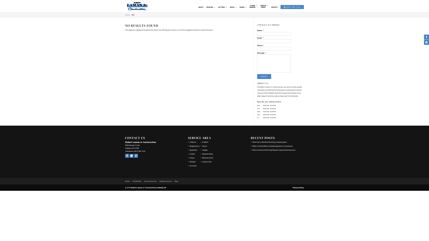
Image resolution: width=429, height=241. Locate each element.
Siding (242, 7)
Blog (176, 181)
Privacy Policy (298, 187)
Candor (192, 154)
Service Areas (263, 6)
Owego (205, 150)
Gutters (221, 7)
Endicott (193, 142)
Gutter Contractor (150, 181)
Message (261, 53)
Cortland (193, 166)
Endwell (205, 142)
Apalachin (193, 150)
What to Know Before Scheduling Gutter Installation (272, 146)
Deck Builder (137, 181)
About (201, 7)
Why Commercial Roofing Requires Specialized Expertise (273, 150)
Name (260, 30)
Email (260, 38)
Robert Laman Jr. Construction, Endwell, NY (148, 187)
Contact (274, 7)
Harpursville (207, 162)
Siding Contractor (165, 181)
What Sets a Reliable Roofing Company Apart (269, 142)
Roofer (127, 181)
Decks (232, 7)
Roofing (209, 7)
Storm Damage (252, 6)
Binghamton (194, 146)
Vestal (204, 146)
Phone (260, 45)
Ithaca (192, 158)
